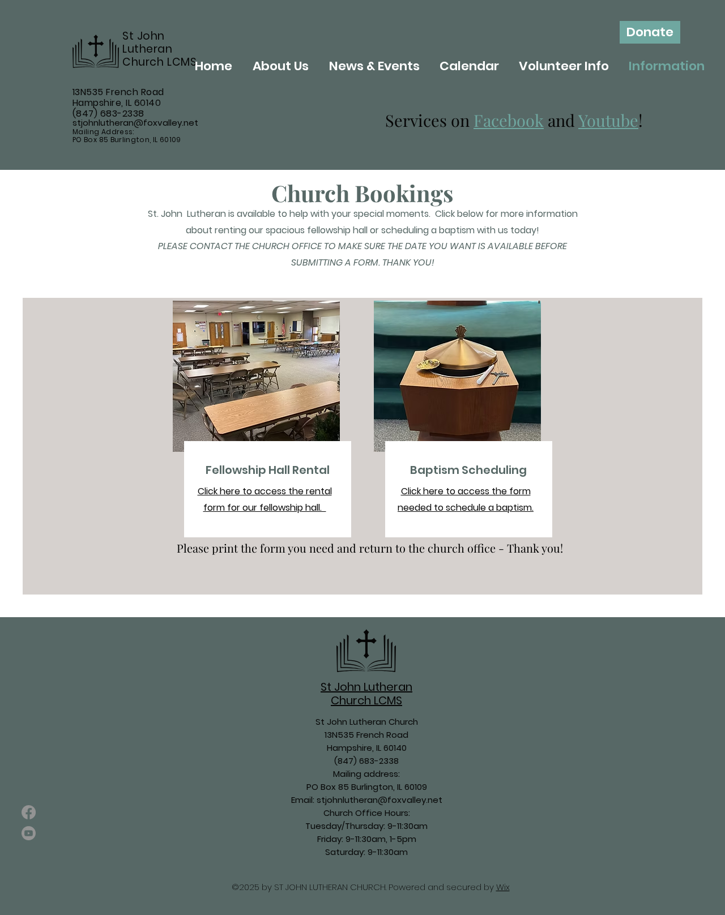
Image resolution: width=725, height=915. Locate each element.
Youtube (608, 120)
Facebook (509, 120)
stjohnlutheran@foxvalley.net (135, 123)
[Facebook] (29, 812)
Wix (503, 887)
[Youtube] (29, 833)
